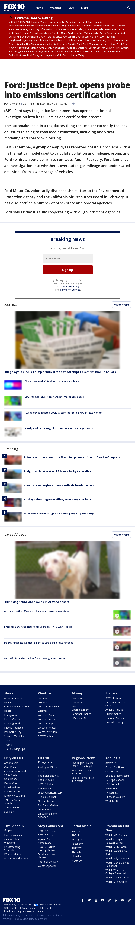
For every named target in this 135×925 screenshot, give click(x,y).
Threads (76, 852)
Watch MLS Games (116, 881)
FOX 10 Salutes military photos (46, 848)
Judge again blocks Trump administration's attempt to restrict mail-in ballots (60, 372)
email (123, 900)
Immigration (11, 715)
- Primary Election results (115, 704)
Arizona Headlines (14, 698)
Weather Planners (48, 715)
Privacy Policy (71, 286)
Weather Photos (47, 727)
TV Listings (111, 792)
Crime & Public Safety (16, 706)
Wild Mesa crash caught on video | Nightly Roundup (59, 513)
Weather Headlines (48, 706)
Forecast (43, 698)
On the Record (46, 801)
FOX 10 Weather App (16, 858)
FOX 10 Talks (45, 784)
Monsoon (43, 702)
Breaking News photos (46, 856)
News (8, 693)
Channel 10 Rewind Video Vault (15, 773)
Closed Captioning (115, 767)
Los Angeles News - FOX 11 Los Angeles (83, 764)
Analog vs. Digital (47, 767)
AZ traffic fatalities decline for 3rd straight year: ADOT (34, 658)
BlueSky (76, 856)
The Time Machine (48, 805)
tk (109, 900)
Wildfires (43, 710)
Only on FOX (13, 758)
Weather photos (47, 866)
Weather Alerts (46, 719)
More (84, 7)
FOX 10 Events (46, 835)
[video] (67, 570)
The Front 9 (44, 788)
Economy (77, 702)
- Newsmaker (113, 714)
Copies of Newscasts (117, 775)
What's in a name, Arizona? (48, 815)
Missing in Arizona (14, 795)
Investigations (12, 787)
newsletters (129, 900)
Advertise (110, 763)
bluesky (116, 900)
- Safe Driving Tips (14, 749)
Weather (45, 693)
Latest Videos (15, 534)
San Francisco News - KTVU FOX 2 (84, 772)
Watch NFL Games (116, 835)
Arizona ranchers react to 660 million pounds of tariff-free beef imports (72, 457)
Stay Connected (50, 826)
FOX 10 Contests (47, 831)
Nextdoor (77, 860)
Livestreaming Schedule (12, 848)
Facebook (77, 843)
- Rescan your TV (115, 796)
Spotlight (9, 811)
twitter (89, 900)
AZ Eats (42, 771)
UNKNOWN (44, 809)
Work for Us (112, 801)
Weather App (45, 723)
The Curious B (46, 780)
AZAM (7, 702)
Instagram (77, 839)
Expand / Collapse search (129, 8)
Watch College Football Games (114, 841)
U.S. (25, 103)
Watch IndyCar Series (117, 858)
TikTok (75, 835)
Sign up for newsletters (44, 841)
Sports (8, 740)
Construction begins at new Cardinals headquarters (59, 485)
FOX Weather (45, 736)
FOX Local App (12, 854)
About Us (112, 758)
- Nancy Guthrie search (13, 801)
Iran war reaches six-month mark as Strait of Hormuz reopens (38, 642)
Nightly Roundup (13, 727)
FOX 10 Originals (45, 760)
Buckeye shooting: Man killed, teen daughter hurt (57, 499)
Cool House (11, 778)
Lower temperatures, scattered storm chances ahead (54, 396)
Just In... (10, 304)
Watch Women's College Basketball (115, 871)
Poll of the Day (12, 732)
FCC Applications (114, 780)
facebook (82, 900)
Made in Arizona (13, 791)
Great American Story (50, 792)
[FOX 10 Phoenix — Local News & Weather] (15, 7)
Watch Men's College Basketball (117, 864)
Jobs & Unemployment (80, 708)
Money (77, 693)
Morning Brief (12, 723)
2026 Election (113, 698)
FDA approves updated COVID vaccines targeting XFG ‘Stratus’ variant (63, 412)
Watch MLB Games (116, 847)
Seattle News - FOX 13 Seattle (83, 779)
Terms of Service (70, 289)
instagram (96, 900)
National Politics (114, 718)
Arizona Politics (114, 709)
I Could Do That (47, 796)
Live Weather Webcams (11, 841)
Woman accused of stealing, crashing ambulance (52, 381)
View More (121, 305)
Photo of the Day (48, 861)
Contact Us (111, 771)
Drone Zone (11, 783)
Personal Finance (81, 714)
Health (8, 710)
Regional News (83, 758)
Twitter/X (77, 848)
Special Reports (13, 807)
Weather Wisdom (48, 732)
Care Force (10, 767)
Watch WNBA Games (117, 877)
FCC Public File (113, 784)
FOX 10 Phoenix (12, 103)
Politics (111, 693)
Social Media (81, 826)
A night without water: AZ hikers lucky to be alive (57, 471)
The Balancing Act (48, 775)
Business (77, 698)
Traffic (8, 744)
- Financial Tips (80, 718)
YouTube (77, 831)
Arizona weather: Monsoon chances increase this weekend (37, 611)
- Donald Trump (114, 722)
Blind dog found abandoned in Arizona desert (37, 602)
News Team (112, 788)
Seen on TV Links (14, 736)
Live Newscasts (13, 835)
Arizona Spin (11, 763)
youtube (102, 900)
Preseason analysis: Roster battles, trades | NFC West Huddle (38, 626)
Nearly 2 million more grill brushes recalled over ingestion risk (60, 428)
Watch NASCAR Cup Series (116, 852)
